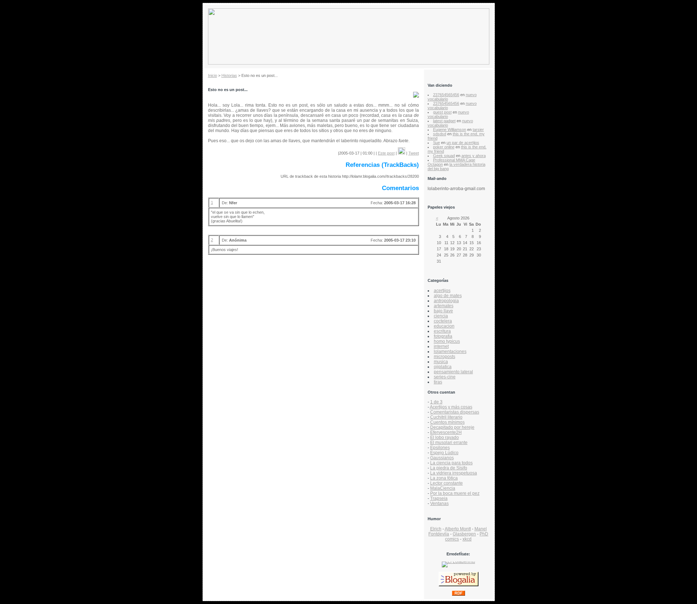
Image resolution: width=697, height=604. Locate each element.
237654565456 (446, 95)
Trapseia (439, 498)
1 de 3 (436, 401)
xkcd (467, 539)
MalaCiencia (442, 488)
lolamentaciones (450, 351)
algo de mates (448, 295)
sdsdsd (439, 134)
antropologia (446, 300)
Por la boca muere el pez (455, 493)
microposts (444, 356)
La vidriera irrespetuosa (453, 473)
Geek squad (444, 155)
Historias (229, 75)
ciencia (441, 316)
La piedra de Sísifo (448, 468)
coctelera (443, 321)
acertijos (442, 290)
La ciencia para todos (451, 462)
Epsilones (440, 447)
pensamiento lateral (453, 371)
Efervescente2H (446, 432)
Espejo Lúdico (444, 452)
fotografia (443, 336)
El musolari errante (449, 442)
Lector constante (446, 483)
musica (441, 361)
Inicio (212, 75)
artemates (443, 305)
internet (441, 346)
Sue (436, 142)
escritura (442, 331)
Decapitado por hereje (452, 427)
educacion (444, 326)
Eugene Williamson (449, 129)
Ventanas (439, 503)
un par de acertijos (463, 142)
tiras (438, 382)
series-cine (445, 376)
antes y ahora (473, 155)
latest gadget (444, 121)
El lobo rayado (444, 437)
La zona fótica (444, 478)
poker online (444, 147)
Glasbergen (464, 534)
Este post (386, 153)
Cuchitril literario (446, 417)
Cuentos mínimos (447, 422)
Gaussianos (442, 457)
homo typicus (447, 341)
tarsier (478, 129)
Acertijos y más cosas (451, 407)
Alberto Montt (458, 528)
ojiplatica (443, 366)
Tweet (413, 153)
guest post (442, 112)
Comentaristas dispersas (454, 412)
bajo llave (443, 310)
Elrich (435, 528)
